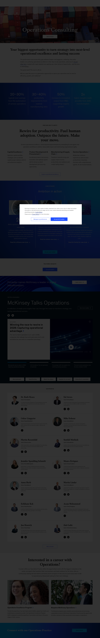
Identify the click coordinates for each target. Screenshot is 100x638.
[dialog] (51, 214)
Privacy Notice (35, 214)
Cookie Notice (38, 212)
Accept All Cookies (59, 219)
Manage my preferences (40, 219)
